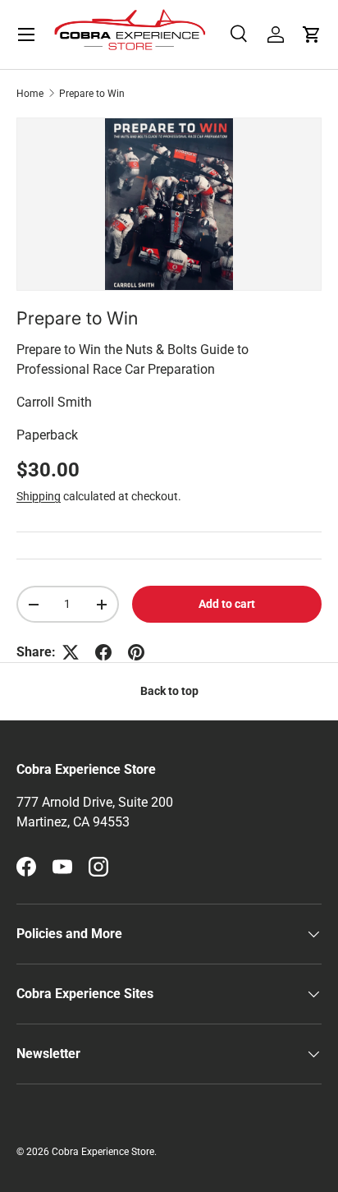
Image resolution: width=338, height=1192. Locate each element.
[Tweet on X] (70, 652)
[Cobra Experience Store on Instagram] (98, 867)
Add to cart (227, 603)
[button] (312, 34)
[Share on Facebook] (103, 652)
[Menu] (26, 34)
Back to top (169, 690)
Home (29, 93)
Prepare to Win (92, 93)
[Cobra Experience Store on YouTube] (62, 867)
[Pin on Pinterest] (136, 652)
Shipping (38, 496)
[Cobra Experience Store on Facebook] (26, 867)
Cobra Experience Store (103, 1151)
